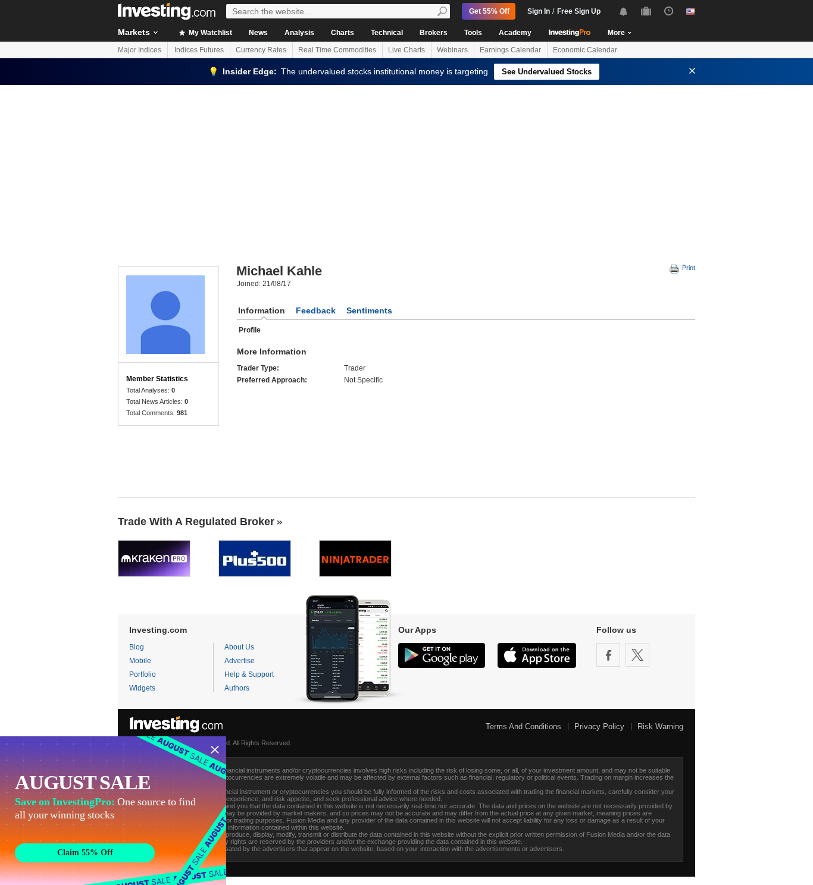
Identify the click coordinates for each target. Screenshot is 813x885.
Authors (236, 688)
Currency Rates (261, 50)
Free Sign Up (579, 11)
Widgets (142, 688)
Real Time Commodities (337, 50)
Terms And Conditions (523, 726)
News (258, 33)
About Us (239, 647)
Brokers (434, 33)
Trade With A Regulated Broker (196, 522)
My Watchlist (209, 33)
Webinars (452, 50)
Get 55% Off (489, 11)
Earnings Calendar (510, 50)
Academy (515, 33)
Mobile (140, 661)
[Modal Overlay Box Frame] (113, 810)
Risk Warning (660, 726)
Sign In (538, 11)
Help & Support (249, 674)
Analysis (299, 33)
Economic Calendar (585, 50)
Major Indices (139, 50)
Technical (387, 33)
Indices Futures (199, 50)
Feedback (316, 310)
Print (687, 267)
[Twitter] (637, 655)
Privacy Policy (599, 726)
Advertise (239, 661)
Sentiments (369, 310)
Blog (136, 647)
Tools (473, 33)
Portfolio (142, 674)
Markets (134, 32)
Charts (342, 33)
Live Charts (406, 50)
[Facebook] (608, 655)
